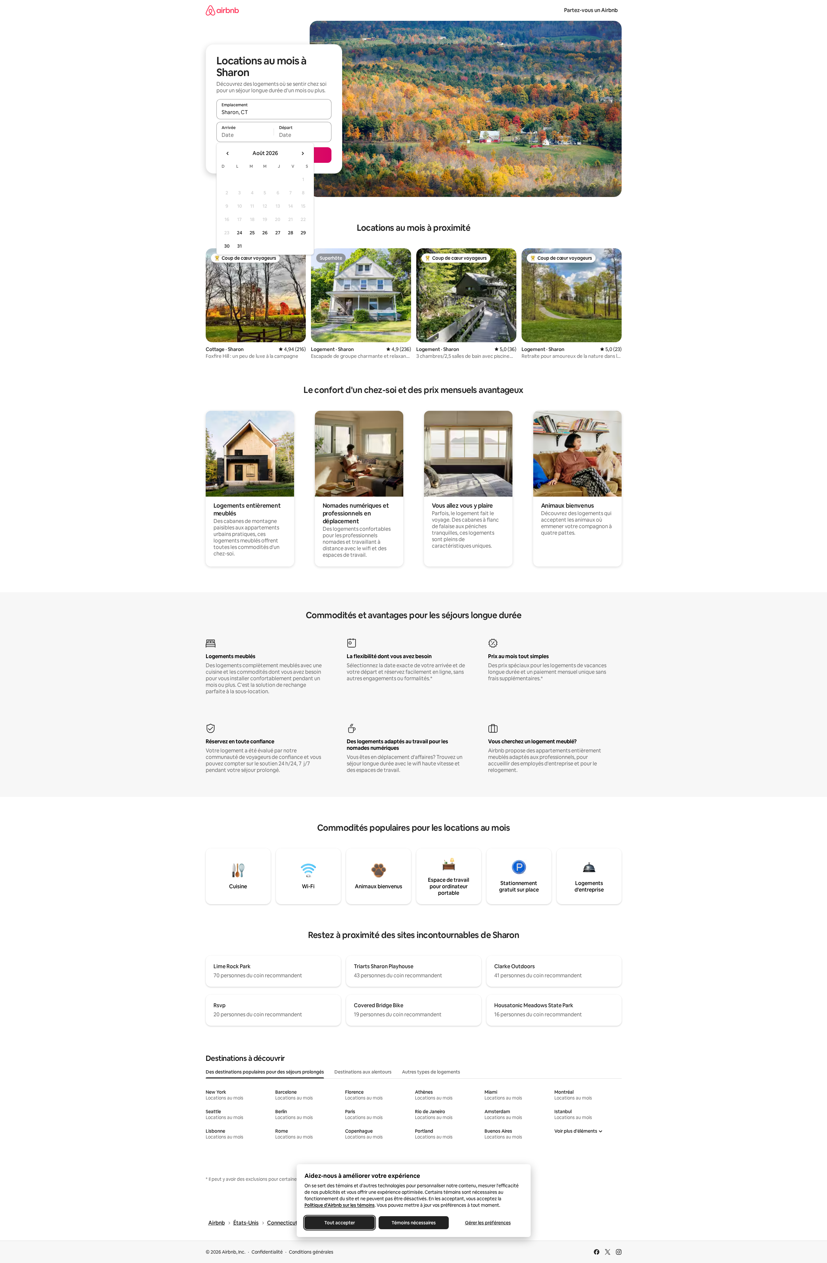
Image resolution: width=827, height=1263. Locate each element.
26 (264, 233)
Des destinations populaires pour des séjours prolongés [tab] (265, 1072)
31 (239, 246)
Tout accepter (339, 1223)
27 (277, 233)
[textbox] (245, 135)
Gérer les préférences (487, 1223)
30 (227, 246)
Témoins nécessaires (414, 1223)
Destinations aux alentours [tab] (363, 1072)
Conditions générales (311, 1252)
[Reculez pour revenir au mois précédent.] (228, 153)
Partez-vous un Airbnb (591, 10)
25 (252, 233)
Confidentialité (267, 1252)
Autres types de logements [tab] (431, 1072)
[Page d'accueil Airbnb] (222, 10)
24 (239, 233)
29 (303, 233)
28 (290, 233)
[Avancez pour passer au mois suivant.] (302, 153)
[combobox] (274, 112)
